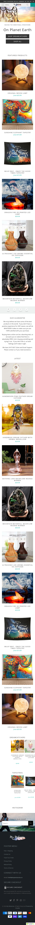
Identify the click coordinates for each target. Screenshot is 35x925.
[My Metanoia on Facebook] (14, 900)
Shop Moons (17, 41)
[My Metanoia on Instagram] (20, 900)
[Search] (28, 5)
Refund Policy (8, 864)
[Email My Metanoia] (24, 900)
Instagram (17, 808)
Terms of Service (8, 868)
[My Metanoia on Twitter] (10, 900)
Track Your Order (9, 858)
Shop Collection (17, 46)
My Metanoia (10, 906)
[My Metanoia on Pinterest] (17, 900)
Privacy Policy (8, 861)
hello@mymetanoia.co (15, 877)
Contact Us (7, 854)
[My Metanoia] (17, 5)
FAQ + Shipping (8, 851)
